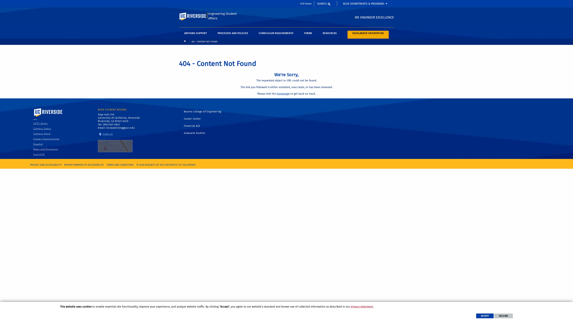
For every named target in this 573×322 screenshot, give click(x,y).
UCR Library (40, 123)
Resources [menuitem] (330, 33)
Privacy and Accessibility (46, 164)
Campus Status (42, 128)
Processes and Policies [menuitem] (233, 33)
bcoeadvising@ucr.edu (121, 127)
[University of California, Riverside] (48, 116)
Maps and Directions (45, 149)
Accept (485, 315)
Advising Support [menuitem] (195, 33)
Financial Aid (192, 125)
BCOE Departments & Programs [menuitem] (363, 3)
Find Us (107, 134)
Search (321, 3)
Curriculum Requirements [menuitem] (276, 33)
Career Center (192, 118)
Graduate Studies (194, 133)
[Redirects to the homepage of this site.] (185, 42)
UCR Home (306, 3)
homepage (283, 93)
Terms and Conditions (120, 164)
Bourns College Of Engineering (202, 111)
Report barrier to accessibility (84, 164)
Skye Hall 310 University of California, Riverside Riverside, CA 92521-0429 (119, 118)
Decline (503, 315)
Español (38, 144)
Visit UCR (39, 154)
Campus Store (41, 133)
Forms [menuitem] (308, 33)
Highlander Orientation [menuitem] (368, 33)
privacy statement (362, 306)
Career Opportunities (46, 138)
